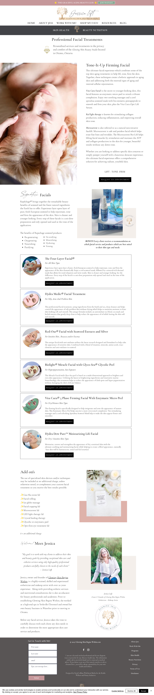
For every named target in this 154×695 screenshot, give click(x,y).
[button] (109, 22)
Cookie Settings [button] (118, 691)
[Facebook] (83, 649)
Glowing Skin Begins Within (115, 597)
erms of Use (135, 669)
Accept (143, 691)
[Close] (151, 691)
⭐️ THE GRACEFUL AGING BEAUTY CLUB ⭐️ (75, 2)
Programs (135, 651)
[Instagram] (88, 649)
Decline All (131, 691)
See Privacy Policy (80, 692)
